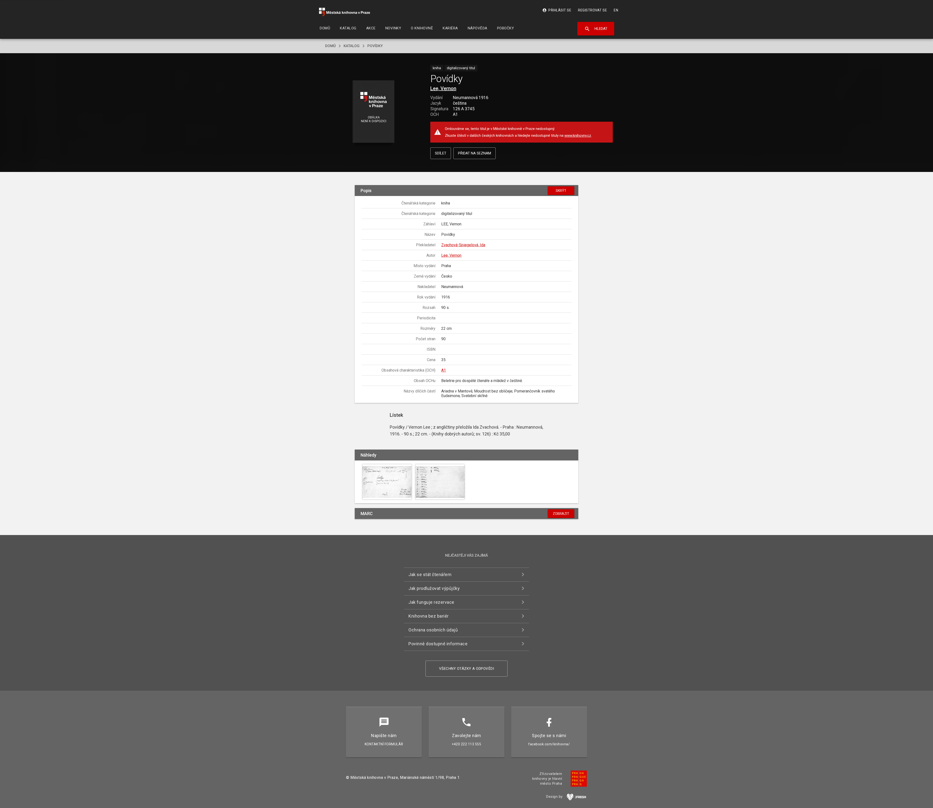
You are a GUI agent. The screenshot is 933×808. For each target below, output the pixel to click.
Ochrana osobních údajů (433, 629)
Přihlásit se (556, 10)
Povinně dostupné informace (437, 643)
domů (330, 46)
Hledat (595, 29)
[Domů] (344, 12)
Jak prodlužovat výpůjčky (434, 588)
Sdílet (440, 153)
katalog (352, 46)
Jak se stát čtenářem (429, 574)
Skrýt (561, 191)
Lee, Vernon (443, 88)
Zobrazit (561, 514)
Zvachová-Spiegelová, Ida (463, 245)
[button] (373, 111)
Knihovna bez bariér (428, 616)
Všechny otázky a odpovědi (466, 668)
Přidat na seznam (474, 153)
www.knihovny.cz (577, 135)
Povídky (375, 46)
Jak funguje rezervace (431, 602)
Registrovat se (592, 10)
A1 (443, 370)
